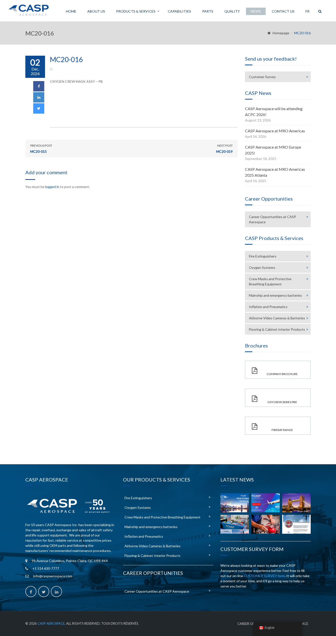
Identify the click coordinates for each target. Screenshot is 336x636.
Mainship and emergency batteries (275, 295)
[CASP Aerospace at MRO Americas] (265, 502)
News (256, 11)
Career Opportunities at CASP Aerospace (272, 219)
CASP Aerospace (51, 623)
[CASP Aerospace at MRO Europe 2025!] (296, 502)
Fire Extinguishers (262, 256)
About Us (96, 11)
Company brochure (282, 374)
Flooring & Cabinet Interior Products (277, 329)
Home (71, 11)
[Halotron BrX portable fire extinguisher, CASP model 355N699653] (296, 524)
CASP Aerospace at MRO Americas (275, 130)
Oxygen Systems (262, 267)
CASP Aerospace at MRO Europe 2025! (273, 150)
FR (307, 11)
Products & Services (135, 11)
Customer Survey (262, 77)
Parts (207, 11)
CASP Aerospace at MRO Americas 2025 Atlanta (275, 172)
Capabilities (179, 11)
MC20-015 (41, 149)
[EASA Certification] (265, 524)
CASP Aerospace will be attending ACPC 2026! (274, 111)
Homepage (281, 33)
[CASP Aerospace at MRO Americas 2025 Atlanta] (234, 524)
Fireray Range (282, 430)
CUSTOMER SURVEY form (264, 576)
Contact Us (283, 11)
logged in (52, 187)
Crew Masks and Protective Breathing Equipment (270, 281)
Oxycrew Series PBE (282, 402)
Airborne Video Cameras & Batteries (277, 318)
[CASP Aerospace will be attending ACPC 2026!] (234, 502)
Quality (232, 11)
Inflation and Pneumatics (268, 307)
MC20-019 (224, 149)
